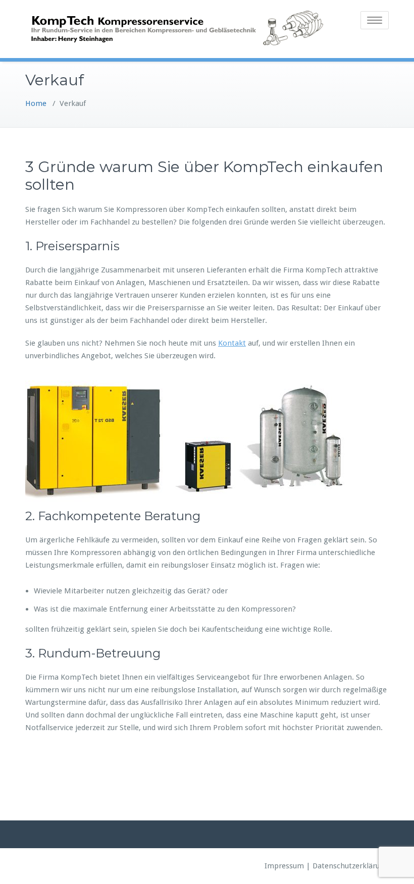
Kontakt (232, 343)
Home (35, 103)
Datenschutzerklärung (351, 865)
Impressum (284, 865)
